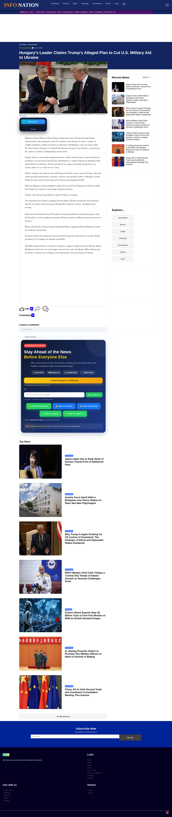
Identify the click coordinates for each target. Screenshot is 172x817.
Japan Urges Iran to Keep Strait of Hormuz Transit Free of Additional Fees (84, 462)
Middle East (24, 12)
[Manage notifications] (167, 812)
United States (40, 12)
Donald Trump (51, 12)
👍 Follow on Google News (75, 414)
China (59, 12)
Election (108, 3)
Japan (31, 12)
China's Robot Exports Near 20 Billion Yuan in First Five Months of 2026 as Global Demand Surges (85, 615)
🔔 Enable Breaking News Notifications (63, 380)
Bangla (90, 793)
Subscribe (130, 737)
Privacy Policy (91, 770)
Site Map (90, 778)
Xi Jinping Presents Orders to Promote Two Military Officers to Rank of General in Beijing (83, 654)
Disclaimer (90, 775)
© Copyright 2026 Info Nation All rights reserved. (86, 813)
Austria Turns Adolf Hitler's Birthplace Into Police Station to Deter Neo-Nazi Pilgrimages (83, 500)
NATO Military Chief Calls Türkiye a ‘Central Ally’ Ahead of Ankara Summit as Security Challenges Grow (85, 577)
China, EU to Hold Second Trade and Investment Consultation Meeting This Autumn (83, 692)
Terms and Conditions (94, 773)
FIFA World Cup (109, 12)
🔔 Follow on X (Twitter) (64, 406)
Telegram (6, 800)
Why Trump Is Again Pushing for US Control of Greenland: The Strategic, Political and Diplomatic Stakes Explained (84, 538)
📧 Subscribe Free (94, 395)
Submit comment (30, 337)
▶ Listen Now (33, 121)
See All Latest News (63, 716)
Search (89, 762)
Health (75, 3)
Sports (117, 3)
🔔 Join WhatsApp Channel (38, 406)
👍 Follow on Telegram (51, 414)
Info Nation (23, 44)
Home (89, 760)
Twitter (6, 798)
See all (146, 77)
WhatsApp (7, 793)
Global (90, 790)
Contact (89, 768)
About (89, 765)
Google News (8, 790)
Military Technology (81, 12)
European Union (68, 12)
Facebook (7, 795)
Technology (85, 3)
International (55, 3)
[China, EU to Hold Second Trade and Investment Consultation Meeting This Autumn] (119, 162)
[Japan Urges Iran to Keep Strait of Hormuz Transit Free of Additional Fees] (119, 87)
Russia (91, 12)
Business (66, 3)
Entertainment (97, 3)
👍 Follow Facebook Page (89, 406)
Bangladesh (99, 12)
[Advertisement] (79, 28)
